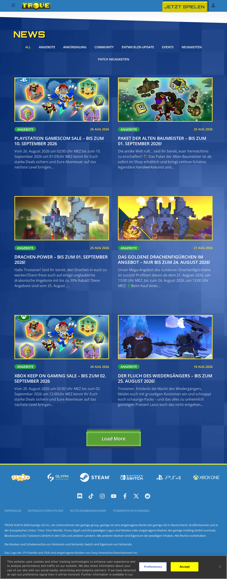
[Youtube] (113, 496)
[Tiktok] (91, 496)
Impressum (12, 511)
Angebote (47, 47)
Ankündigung (74, 47)
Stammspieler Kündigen (131, 511)
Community (104, 47)
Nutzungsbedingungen (88, 511)
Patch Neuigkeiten (113, 59)
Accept (185, 566)
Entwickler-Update (138, 47)
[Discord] (79, 496)
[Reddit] (147, 496)
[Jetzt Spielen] (185, 6)
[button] (113, 439)
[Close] (220, 566)
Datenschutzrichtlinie (45, 511)
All (28, 47)
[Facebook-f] (125, 496)
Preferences (153, 566)
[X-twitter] (136, 496)
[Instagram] (102, 496)
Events (168, 47)
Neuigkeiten (192, 47)
